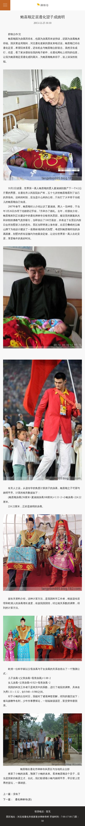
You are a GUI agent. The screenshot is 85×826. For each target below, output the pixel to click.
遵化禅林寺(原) (23, 799)
